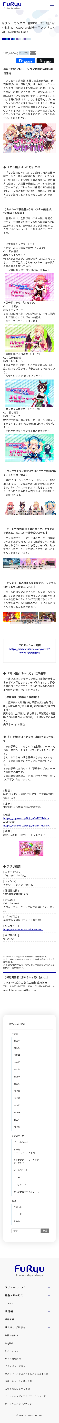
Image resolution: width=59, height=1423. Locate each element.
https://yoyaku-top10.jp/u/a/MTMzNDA (26, 825)
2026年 (16, 1040)
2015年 (16, 1119)
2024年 (16, 1055)
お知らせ (17, 1206)
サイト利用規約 (13, 1358)
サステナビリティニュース (26, 1191)
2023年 (16, 1062)
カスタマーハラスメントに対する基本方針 (27, 1373)
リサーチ (17, 1177)
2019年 (16, 1090)
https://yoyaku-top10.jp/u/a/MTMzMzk (26, 818)
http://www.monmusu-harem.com (23, 929)
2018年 (16, 1098)
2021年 (16, 1076)
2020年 (16, 1083)
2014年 (16, 1126)
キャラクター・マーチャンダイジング (26, 1161)
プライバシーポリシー (16, 1366)
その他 (16, 1221)
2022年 (16, 1069)
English (9, 1343)
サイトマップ (12, 1351)
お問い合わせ (12, 1335)
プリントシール (20, 1142)
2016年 (16, 1112)
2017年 (16, 1105)
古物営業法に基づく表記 (17, 1388)
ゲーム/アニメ (20, 1170)
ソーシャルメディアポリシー (20, 1403)
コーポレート (19, 1184)
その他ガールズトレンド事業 (24, 1151)
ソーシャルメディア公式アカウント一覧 (25, 1396)
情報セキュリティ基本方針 (18, 1381)
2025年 (16, 1047)
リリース (17, 1214)
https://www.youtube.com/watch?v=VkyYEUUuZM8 (29, 650)
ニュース (9, 1303)
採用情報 (9, 1319)
